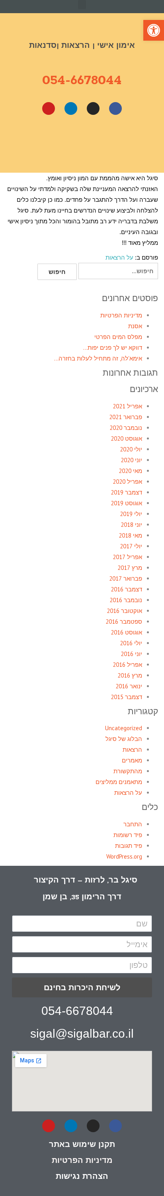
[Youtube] (48, 108)
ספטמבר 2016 (123, 621)
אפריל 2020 (127, 481)
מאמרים (132, 760)
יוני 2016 (131, 654)
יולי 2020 (131, 449)
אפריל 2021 (127, 406)
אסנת (135, 326)
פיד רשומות (127, 835)
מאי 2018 (130, 535)
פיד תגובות (128, 845)
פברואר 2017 (125, 578)
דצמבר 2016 (126, 589)
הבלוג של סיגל (123, 739)
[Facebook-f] (115, 1125)
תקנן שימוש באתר (82, 1144)
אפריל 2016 (127, 664)
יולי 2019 (131, 514)
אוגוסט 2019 (126, 503)
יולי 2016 (131, 643)
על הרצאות (119, 257)
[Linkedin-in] (70, 1125)
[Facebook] (115, 108)
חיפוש (57, 271)
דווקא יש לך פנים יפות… (112, 347)
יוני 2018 (131, 524)
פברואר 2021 (125, 417)
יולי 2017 (131, 546)
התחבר (132, 824)
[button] (82, 4)
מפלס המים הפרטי (118, 337)
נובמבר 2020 (125, 428)
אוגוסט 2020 (126, 438)
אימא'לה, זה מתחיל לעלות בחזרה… (98, 358)
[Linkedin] (70, 108)
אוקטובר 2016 (124, 611)
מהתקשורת (127, 771)
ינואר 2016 (128, 686)
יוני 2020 (131, 460)
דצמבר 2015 (126, 697)
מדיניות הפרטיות (121, 315)
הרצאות (132, 749)
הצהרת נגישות (82, 1176)
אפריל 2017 (127, 557)
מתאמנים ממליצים (119, 782)
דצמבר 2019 (126, 492)
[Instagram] (93, 108)
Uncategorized (123, 728)
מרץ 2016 (129, 675)
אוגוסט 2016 (126, 632)
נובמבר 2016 (125, 600)
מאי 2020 (130, 471)
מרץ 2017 (129, 567)
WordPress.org (124, 856)
